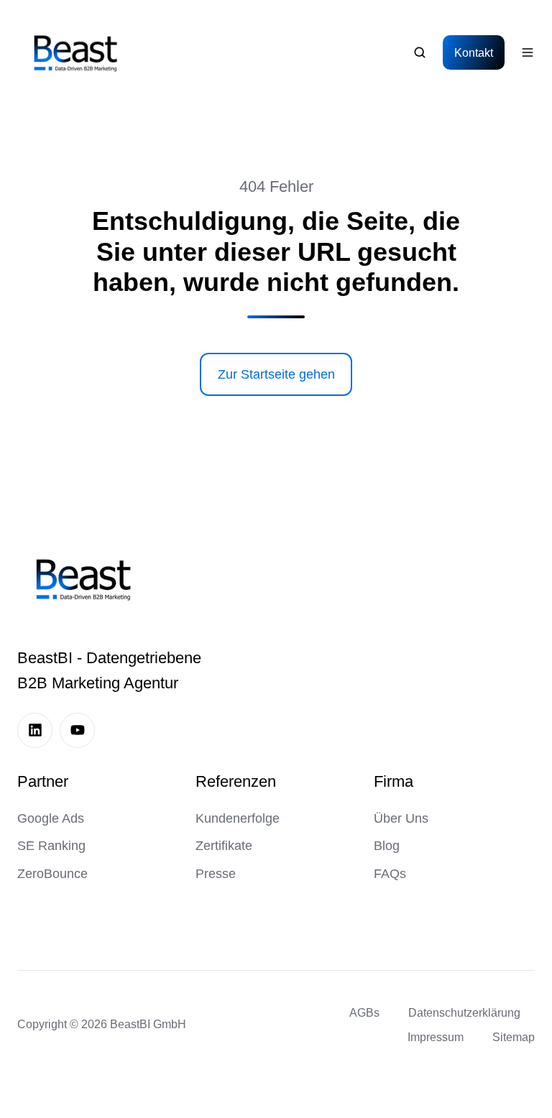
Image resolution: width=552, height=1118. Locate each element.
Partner (42, 781)
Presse (216, 874)
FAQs (390, 874)
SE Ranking (51, 846)
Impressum (436, 1036)
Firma (393, 781)
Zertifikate (224, 846)
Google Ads (50, 818)
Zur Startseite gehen (276, 374)
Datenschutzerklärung (464, 1012)
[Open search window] (420, 52)
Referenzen (236, 781)
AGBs (364, 1012)
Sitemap (513, 1036)
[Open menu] (527, 52)
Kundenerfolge (238, 818)
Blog (387, 846)
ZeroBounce (52, 874)
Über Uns (401, 818)
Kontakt (473, 52)
